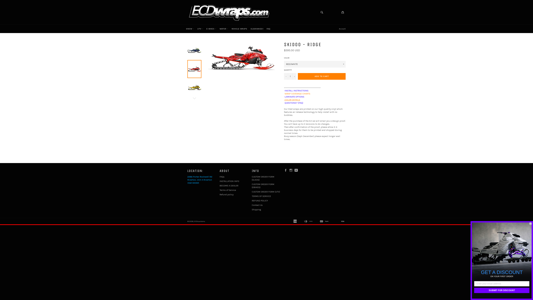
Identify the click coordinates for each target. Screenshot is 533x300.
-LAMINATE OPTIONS (294, 96)
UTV (199, 29)
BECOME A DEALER (229, 185)
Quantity (288, 70)
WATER (223, 29)
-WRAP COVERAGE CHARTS (297, 93)
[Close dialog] (530, 223)
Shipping (256, 209)
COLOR (286, 58)
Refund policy (226, 194)
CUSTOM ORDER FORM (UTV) (266, 191)
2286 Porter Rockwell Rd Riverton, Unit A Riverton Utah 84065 (199, 179)
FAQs (222, 176)
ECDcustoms (199, 221)
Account (342, 29)
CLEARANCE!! (257, 29)
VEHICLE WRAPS (239, 29)
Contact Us (257, 205)
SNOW (189, 29)
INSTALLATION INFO (229, 181)
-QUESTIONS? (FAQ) (293, 103)
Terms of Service (228, 190)
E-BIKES (210, 29)
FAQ (268, 29)
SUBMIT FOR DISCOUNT (502, 290)
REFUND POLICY (260, 200)
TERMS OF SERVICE (261, 196)
